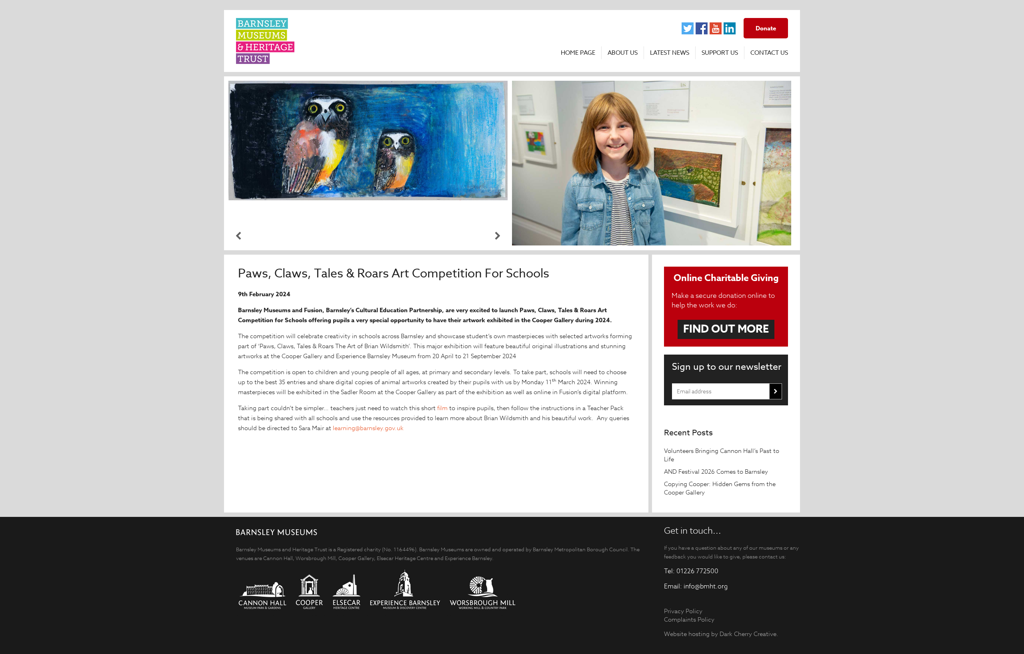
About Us (623, 52)
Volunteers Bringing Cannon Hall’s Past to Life (721, 455)
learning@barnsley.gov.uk (368, 428)
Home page (578, 52)
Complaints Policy (689, 619)
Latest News (669, 52)
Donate (766, 28)
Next (498, 236)
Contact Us (769, 52)
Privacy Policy (683, 611)
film (442, 408)
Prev (238, 236)
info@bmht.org (706, 586)
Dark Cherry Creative (748, 634)
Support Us (720, 52)
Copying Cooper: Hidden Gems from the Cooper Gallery (720, 488)
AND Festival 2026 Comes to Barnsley (717, 471)
